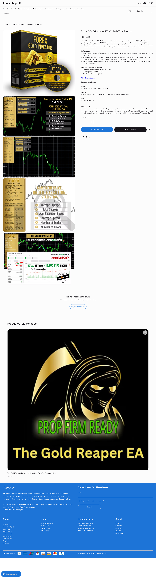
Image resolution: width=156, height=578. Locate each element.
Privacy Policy (45, 526)
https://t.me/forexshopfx (13, 510)
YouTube (118, 531)
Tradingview (7, 536)
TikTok (117, 523)
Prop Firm (6, 541)
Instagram (118, 526)
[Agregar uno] (91, 122)
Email (80, 492)
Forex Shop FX (12, 3)
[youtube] (81, 136)
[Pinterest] (86, 137)
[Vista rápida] (77, 399)
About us (9, 487)
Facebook (118, 528)
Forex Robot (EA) (8, 527)
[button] (152, 3)
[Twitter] (89, 137)
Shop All (5, 524)
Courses (6, 543)
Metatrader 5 (7, 534)
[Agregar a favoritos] (150, 129)
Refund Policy (45, 531)
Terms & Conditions (47, 523)
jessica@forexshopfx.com (86, 528)
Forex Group (119, 533)
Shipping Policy (45, 528)
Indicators (6, 529)
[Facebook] (83, 137)
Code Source (7, 538)
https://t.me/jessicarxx (85, 531)
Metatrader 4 (7, 531)
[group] (78, 403)
